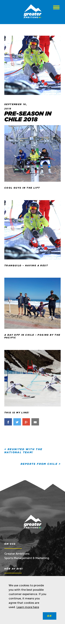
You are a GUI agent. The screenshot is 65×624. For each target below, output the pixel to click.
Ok (49, 615)
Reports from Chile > (41, 463)
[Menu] (56, 7)
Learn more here (27, 607)
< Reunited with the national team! (23, 451)
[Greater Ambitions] (32, 11)
